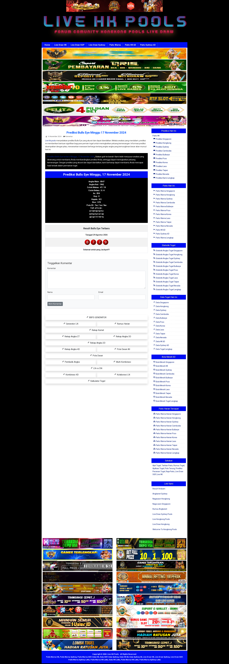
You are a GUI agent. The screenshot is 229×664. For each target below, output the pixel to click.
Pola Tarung (170, 468)
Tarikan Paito (167, 465)
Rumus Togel (178, 465)
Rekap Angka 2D (97, 343)
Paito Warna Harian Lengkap (167, 453)
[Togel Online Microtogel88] (78, 543)
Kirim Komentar (55, 304)
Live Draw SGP (77, 45)
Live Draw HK (60, 45)
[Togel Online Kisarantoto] (114, 99)
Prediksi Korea (161, 162)
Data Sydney (160, 310)
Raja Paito (170, 471)
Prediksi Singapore (163, 139)
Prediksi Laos (161, 166)
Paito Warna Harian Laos (165, 441)
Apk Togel (157, 465)
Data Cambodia (162, 314)
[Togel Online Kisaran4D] (114, 87)
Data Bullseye (161, 318)
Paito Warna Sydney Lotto (79, 660)
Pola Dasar (97, 355)
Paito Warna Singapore (165, 191)
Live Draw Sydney (97, 45)
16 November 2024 (54, 136)
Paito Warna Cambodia (165, 203)
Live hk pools (50, 141)
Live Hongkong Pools (161, 519)
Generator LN (71, 324)
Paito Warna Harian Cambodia (168, 426)
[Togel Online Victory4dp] (78, 555)
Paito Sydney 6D (148, 45)
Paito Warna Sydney (164, 199)
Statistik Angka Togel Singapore (168, 251)
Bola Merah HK (161, 366)
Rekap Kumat (97, 330)
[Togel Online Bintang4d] (78, 600)
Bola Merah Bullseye (164, 378)
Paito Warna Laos (162, 218)
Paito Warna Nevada (164, 226)
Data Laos (159, 330)
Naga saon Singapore (161, 504)
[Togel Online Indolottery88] (151, 600)
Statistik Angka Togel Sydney (167, 258)
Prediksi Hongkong (163, 143)
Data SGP (103, 657)
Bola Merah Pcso (162, 382)
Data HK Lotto (114, 660)
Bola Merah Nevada (163, 397)
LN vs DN (97, 368)
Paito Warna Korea (163, 214)
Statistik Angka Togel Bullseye (168, 266)
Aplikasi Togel (158, 468)
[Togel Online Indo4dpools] (78, 645)
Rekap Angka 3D (123, 336)
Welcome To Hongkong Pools (165, 529)
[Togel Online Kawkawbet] (78, 566)
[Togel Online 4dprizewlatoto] (78, 622)
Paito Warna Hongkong (165, 195)
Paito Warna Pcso (162, 210)
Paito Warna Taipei (163, 222)
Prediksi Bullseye (162, 155)
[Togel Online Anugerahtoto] (151, 589)
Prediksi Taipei (161, 170)
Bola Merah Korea (163, 385)
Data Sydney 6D (162, 345)
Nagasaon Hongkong (161, 499)
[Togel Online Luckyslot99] (151, 555)
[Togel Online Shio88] (151, 634)
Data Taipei (160, 334)
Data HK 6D (160, 341)
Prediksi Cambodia (163, 151)
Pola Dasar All (123, 349)
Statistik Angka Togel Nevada (167, 286)
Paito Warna (115, 45)
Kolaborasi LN (123, 374)
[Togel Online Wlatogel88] (78, 611)
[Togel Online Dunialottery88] (151, 577)
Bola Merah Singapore (164, 362)
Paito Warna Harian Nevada (167, 449)
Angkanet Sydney (160, 494)
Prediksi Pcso (161, 158)
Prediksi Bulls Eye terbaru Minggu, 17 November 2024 (70, 157)
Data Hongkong (162, 306)
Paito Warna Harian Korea (166, 437)
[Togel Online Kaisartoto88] (78, 634)
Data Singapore (162, 302)
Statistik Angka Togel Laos (166, 278)
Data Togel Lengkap (163, 349)
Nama (49, 292)
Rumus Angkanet (160, 509)
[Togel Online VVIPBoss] (114, 54)
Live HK (160, 474)
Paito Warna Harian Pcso (165, 433)
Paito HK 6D (130, 45)
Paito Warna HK (52, 657)
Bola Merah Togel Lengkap (166, 401)
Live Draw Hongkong (161, 524)
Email (100, 292)
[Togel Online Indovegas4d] (151, 645)
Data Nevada (160, 337)
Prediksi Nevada (162, 174)
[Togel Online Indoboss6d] (151, 543)
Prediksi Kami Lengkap (165, 178)
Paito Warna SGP (84, 657)
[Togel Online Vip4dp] (151, 566)
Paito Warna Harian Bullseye (167, 430)
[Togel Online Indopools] (151, 622)
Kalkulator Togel (97, 381)
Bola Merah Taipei (163, 393)
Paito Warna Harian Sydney (166, 422)
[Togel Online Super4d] (114, 76)
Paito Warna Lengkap (164, 238)
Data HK (95, 657)
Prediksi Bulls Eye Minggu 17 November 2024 (96, 132)
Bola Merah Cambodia (164, 374)
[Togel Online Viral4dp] (114, 121)
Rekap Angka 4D (72, 349)
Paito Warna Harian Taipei (166, 445)
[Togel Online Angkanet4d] (151, 611)
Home (47, 45)
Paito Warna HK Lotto (99, 660)
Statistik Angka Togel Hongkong (168, 254)
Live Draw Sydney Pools (162, 514)
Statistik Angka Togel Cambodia (168, 262)
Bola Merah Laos (162, 389)
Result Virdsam (159, 489)
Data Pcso (159, 322)
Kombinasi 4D (72, 374)
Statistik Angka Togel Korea (167, 274)
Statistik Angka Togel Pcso (166, 270)
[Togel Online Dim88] (114, 65)
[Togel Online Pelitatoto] (114, 110)
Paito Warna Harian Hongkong (168, 418)
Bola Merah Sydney (163, 370)
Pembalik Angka (72, 362)
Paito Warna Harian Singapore (168, 414)
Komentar (69, 136)
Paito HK (156, 136)
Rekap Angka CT (72, 336)
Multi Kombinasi (123, 362)
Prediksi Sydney (162, 147)
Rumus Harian (123, 324)
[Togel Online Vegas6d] (78, 577)
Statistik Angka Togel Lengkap (168, 289)
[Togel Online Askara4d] (78, 589)
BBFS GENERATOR (97, 317)
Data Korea (160, 326)
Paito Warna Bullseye (164, 206)
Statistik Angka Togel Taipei (167, 282)
